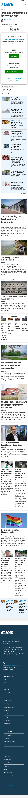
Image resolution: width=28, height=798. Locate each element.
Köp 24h (14, 56)
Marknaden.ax (7, 723)
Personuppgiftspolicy (9, 735)
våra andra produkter (17, 44)
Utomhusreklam (8, 686)
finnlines (11, 86)
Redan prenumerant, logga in (14, 39)
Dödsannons (7, 710)
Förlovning (6, 704)
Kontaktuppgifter (8, 692)
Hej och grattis (7, 717)
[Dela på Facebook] (10, 29)
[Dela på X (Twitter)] (13, 29)
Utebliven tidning (8, 773)
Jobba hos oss (7, 738)
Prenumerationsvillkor (9, 776)
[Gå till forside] (7, 4)
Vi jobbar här (7, 756)
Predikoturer (7, 720)
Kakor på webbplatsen (9, 741)
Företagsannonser (9, 676)
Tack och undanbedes (9, 707)
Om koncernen (7, 745)
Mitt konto (23, 1)
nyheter (4, 86)
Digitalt (5, 683)
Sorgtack (6, 714)
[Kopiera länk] (17, 29)
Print (5, 679)
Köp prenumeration (14, 71)
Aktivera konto (14, 80)
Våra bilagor (6, 689)
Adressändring (7, 763)
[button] (2, 317)
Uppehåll (6, 769)
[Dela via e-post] (15, 29)
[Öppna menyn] (26, 4)
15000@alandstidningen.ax (13, 665)
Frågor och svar (7, 766)
